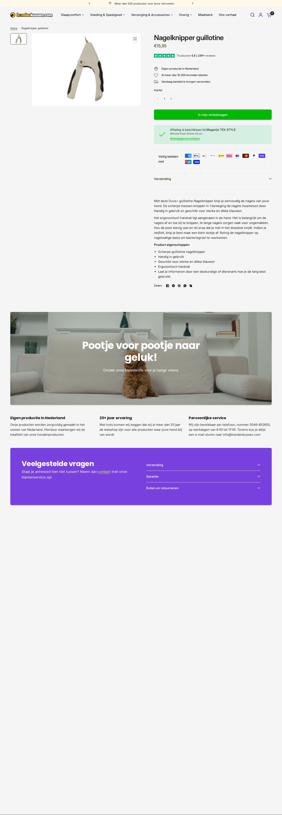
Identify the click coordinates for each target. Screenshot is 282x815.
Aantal (158, 90)
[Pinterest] (179, 285)
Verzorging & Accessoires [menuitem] (150, 15)
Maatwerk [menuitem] (205, 15)
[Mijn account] (261, 15)
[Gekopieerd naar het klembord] (190, 285)
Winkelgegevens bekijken (185, 138)
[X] (173, 285)
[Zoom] (135, 39)
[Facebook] (167, 285)
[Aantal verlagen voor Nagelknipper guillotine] (157, 98)
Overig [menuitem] (184, 15)
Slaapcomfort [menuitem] (71, 15)
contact (104, 472)
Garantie (152, 476)
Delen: (158, 285)
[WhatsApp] (184, 285)
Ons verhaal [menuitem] (227, 15)
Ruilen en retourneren (162, 488)
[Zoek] (252, 15)
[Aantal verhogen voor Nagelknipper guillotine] (171, 98)
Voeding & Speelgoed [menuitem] (106, 15)
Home (13, 28)
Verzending (162, 179)
